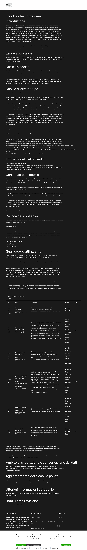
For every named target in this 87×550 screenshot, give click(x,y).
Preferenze (34, 548)
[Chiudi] (70, 531)
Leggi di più (60, 540)
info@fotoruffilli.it (39, 528)
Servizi (48, 5)
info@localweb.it (13, 495)
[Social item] (57, 526)
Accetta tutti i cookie (65, 545)
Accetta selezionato (21, 545)
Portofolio (55, 5)
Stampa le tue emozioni (67, 5)
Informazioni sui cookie (36, 545)
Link (76, 330)
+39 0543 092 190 (37, 517)
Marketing (55, 548)
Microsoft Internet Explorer (15, 241)
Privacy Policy (60, 521)
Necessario (23, 548)
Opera (9, 247)
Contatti (78, 5)
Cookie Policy (60, 517)
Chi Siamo (40, 5)
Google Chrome (12, 243)
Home (33, 5)
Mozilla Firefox (12, 246)
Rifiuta (28, 545)
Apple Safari (11, 244)
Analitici (44, 548)
